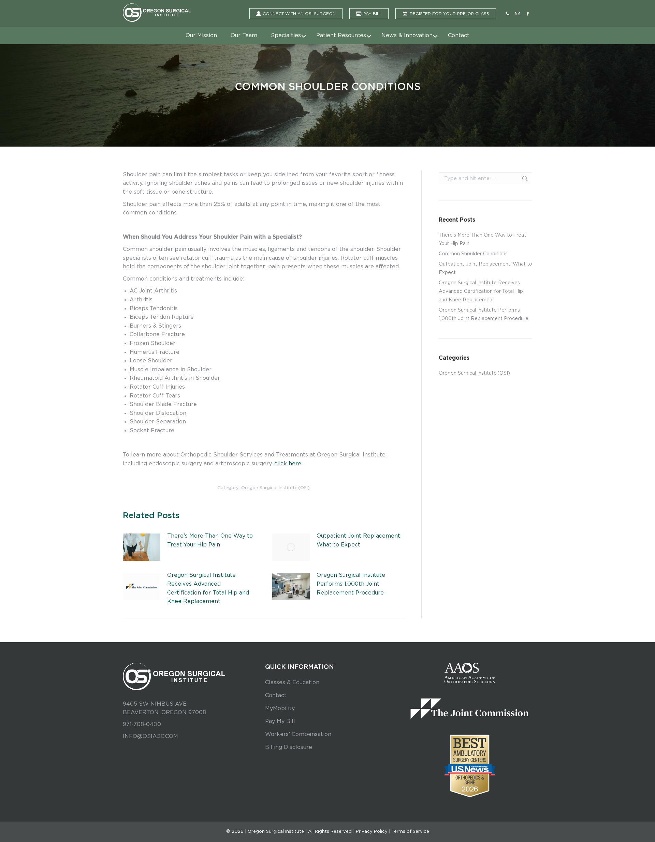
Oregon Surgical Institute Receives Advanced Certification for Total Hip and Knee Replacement (208, 588)
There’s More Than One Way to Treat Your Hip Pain (210, 540)
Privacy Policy (372, 831)
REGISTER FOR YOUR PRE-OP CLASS (449, 14)
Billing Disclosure (288, 747)
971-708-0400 (142, 724)
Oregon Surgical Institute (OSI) (275, 488)
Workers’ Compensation (298, 734)
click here (287, 463)
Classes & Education (292, 682)
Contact (276, 695)
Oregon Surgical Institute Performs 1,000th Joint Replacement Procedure (351, 583)
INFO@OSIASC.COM (150, 736)
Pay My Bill (280, 721)
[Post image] (141, 547)
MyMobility (280, 708)
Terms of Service (410, 831)
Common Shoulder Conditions (473, 254)
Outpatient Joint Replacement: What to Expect (359, 540)
